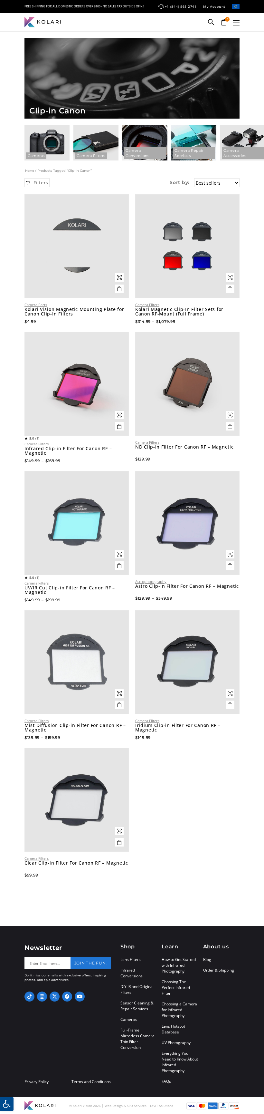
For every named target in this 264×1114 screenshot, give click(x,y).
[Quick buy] (119, 277)
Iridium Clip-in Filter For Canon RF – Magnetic (178, 727)
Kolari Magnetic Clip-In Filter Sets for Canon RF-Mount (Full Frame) (179, 311)
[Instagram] (42, 997)
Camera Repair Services (188, 153)
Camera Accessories (234, 153)
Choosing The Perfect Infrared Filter (176, 987)
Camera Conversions (137, 153)
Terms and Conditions (91, 1081)
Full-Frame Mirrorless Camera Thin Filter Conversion (137, 1038)
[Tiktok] (29, 997)
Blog (207, 959)
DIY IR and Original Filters (137, 989)
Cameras (36, 155)
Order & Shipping (218, 970)
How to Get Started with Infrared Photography (179, 965)
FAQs (166, 1081)
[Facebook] (67, 997)
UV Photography (176, 1042)
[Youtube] (80, 997)
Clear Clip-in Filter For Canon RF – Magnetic (76, 863)
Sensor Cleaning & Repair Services (137, 1006)
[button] (236, 22)
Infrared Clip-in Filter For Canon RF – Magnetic (68, 450)
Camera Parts (35, 304)
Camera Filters (91, 155)
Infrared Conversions (131, 973)
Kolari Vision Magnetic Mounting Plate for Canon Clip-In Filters (74, 311)
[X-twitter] (55, 997)
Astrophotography (150, 581)
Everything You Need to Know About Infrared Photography (180, 1062)
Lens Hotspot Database (173, 1029)
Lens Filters (130, 959)
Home (29, 170)
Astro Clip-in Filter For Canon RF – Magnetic (187, 586)
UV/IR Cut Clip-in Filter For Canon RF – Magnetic (69, 590)
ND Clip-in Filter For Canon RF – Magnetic (184, 447)
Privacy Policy (36, 1081)
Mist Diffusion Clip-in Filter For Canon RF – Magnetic (75, 727)
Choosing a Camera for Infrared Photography (179, 1009)
